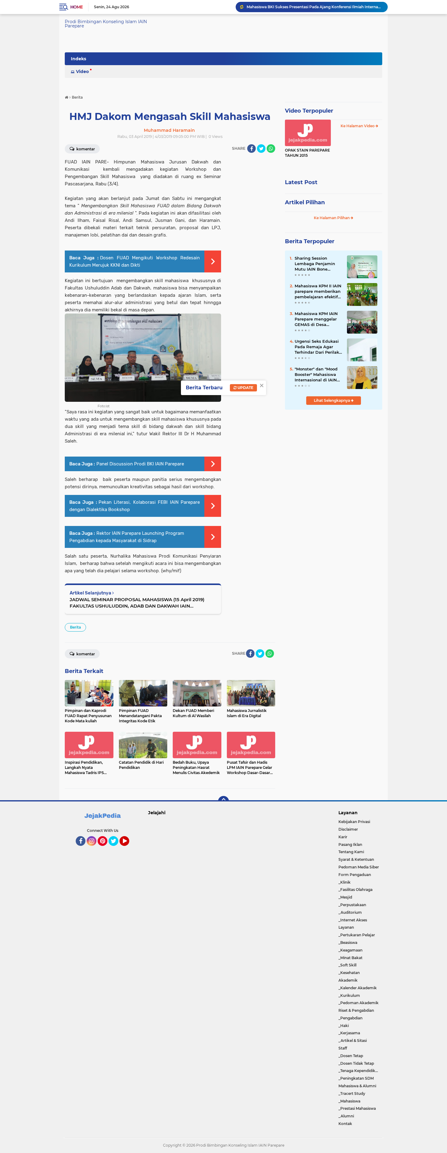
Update (245, 387)
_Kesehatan (349, 972)
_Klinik (344, 882)
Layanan (346, 927)
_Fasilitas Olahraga (355, 889)
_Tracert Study (351, 1093)
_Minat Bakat (350, 957)
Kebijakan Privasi (354, 821)
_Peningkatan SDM (356, 1078)
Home (76, 7)
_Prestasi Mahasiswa (357, 1108)
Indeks (78, 58)
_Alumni (346, 1116)
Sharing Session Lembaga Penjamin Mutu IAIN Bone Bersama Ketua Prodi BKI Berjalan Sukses (314, 7)
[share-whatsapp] (271, 148)
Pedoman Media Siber (358, 867)
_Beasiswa (347, 942)
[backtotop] (223, 801)
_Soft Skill (347, 965)
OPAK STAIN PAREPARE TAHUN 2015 (307, 153)
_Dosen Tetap (350, 1055)
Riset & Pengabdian (356, 1010)
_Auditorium (350, 912)
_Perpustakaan (352, 904)
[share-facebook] (251, 148)
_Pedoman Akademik (358, 1003)
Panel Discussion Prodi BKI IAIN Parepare (140, 464)
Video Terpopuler (309, 110)
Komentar (85, 149)
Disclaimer (348, 829)
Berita (75, 627)
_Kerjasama (349, 1033)
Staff (342, 1048)
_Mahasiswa (349, 1101)
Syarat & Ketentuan (356, 859)
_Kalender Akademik (357, 988)
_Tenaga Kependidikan (359, 1070)
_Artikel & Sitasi (352, 1040)
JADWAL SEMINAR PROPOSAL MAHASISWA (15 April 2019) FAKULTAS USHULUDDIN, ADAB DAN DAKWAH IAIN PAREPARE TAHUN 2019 (137, 603)
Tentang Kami (351, 852)
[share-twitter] (261, 148)
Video (82, 71)
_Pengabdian (350, 1018)
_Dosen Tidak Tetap (356, 1063)
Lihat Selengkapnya (332, 400)
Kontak (345, 1123)
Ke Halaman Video (358, 126)
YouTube (128, 848)
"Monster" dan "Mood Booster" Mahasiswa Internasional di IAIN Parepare (316, 374)
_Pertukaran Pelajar (356, 935)
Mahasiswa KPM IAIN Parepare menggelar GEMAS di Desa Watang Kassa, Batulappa (316, 319)
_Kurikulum (349, 995)
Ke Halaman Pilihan (332, 218)
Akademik (348, 980)
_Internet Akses (352, 920)
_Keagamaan (350, 950)
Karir (342, 837)
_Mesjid (345, 897)
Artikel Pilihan (305, 202)
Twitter (116, 848)
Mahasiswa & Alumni (357, 1086)
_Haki (343, 1025)
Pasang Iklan (350, 844)
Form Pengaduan (354, 874)
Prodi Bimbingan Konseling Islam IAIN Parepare (106, 24)
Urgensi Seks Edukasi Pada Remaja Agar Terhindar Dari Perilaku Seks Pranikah (318, 347)
